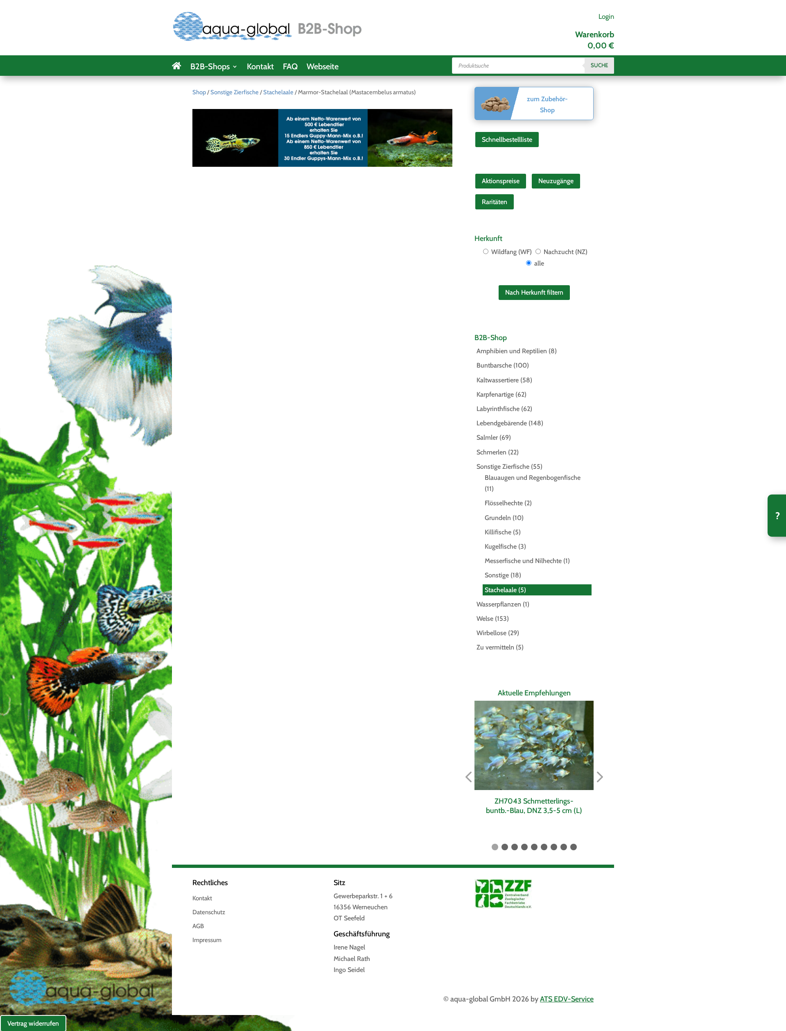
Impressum (206, 940)
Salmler (487, 437)
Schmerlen (491, 452)
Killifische (498, 532)
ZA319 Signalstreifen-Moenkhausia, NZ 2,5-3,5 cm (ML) (534, 806)
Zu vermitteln (495, 647)
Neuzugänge (556, 181)
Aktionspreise (500, 181)
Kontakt (260, 67)
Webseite (323, 67)
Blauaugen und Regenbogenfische (532, 477)
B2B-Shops (210, 67)
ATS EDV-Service (567, 999)
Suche (599, 65)
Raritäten (494, 202)
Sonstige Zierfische (234, 92)
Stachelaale (278, 92)
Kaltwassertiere (498, 380)
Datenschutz (208, 912)
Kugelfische (501, 546)
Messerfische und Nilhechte (523, 561)
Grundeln (498, 518)
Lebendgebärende (502, 423)
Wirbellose (491, 633)
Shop (199, 92)
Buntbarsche (494, 365)
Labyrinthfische (498, 409)
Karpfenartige (495, 394)
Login (606, 16)
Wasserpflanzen (499, 604)
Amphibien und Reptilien (512, 351)
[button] (468, 777)
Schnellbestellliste (507, 139)
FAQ (290, 67)
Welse (485, 618)
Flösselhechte (504, 503)
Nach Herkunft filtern (534, 292)
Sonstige (497, 575)
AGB (198, 926)
